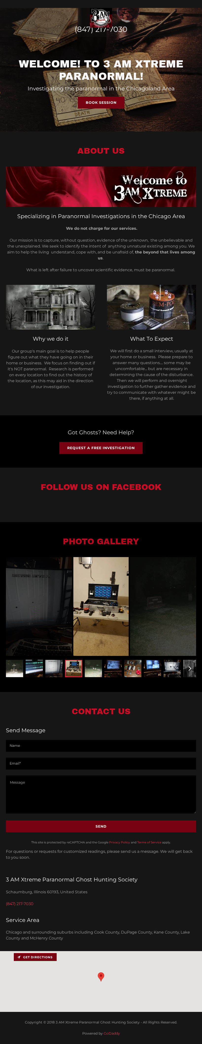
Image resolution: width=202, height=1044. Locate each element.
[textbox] (101, 746)
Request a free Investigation (101, 448)
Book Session (101, 102)
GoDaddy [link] (112, 1033)
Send (101, 826)
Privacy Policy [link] (119, 842)
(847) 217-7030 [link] (101, 29)
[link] (101, 4)
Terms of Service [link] (149, 842)
